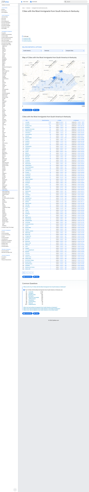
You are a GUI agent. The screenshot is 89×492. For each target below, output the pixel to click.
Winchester (27, 186)
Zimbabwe (4, 225)
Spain (3, 195)
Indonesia (4, 124)
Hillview (27, 193)
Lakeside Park (28, 170)
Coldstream (27, 237)
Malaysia (4, 149)
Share (37, 110)
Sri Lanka (4, 196)
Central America (5, 78)
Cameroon (4, 74)
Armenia (3, 51)
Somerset (27, 143)
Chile (3, 80)
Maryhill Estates (28, 263)
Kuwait (3, 140)
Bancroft (27, 239)
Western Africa (5, 219)
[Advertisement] (37, 24)
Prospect (27, 172)
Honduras (4, 119)
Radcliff (27, 144)
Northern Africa (5, 164)
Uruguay (3, 212)
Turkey (3, 208)
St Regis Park (28, 236)
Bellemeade (27, 232)
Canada (3, 76)
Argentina (4, 49)
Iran (3, 126)
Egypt (3, 99)
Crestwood (27, 180)
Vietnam (3, 216)
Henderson (27, 162)
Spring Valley (28, 227)
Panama (3, 170)
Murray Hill (27, 234)
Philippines (4, 173)
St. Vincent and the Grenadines (8, 198)
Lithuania (4, 148)
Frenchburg (27, 194)
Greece (3, 112)
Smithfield (27, 265)
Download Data (28, 110)
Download (82, 59)
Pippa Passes (28, 203)
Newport (27, 189)
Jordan (3, 135)
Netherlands (4, 158)
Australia (4, 53)
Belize (3, 64)
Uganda (3, 209)
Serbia (3, 183)
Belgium (3, 63)
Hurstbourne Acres (29, 224)
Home (23, 7)
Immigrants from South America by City (39, 7)
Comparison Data (27, 39)
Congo (3, 84)
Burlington (27, 127)
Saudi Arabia (4, 179)
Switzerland (4, 202)
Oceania (3, 168)
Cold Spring (27, 175)
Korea (3, 139)
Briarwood (27, 241)
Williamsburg (28, 217)
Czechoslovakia (5, 89)
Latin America (5, 143)
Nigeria (3, 161)
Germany (4, 110)
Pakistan (4, 169)
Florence (27, 139)
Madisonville (28, 187)
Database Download (6, 4)
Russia (3, 178)
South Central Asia (5, 191)
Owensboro (27, 132)
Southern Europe (5, 194)
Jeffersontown (28, 130)
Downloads (34, 1)
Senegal (3, 182)
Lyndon (27, 151)
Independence (28, 165)
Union (26, 208)
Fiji (2, 107)
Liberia (3, 147)
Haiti (3, 118)
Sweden (3, 200)
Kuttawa (27, 229)
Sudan (3, 199)
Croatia (3, 86)
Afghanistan (4, 46)
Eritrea (3, 103)
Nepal (3, 157)
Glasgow (27, 248)
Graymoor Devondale (29, 129)
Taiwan (3, 204)
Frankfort (27, 141)
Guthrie (27, 225)
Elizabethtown (28, 198)
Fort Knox (27, 253)
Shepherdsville (28, 137)
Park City (27, 212)
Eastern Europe (5, 97)
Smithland (27, 213)
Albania (3, 48)
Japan (3, 133)
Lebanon (4, 145)
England (3, 102)
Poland (3, 174)
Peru (3, 171)
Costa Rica (4, 85)
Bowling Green (28, 125)
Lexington (27, 124)
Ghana (3, 111)
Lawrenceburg (28, 134)
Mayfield (27, 251)
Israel (3, 129)
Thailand (4, 206)
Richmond (27, 158)
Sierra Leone (4, 185)
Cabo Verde (4, 72)
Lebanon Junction (29, 231)
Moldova (3, 154)
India (3, 123)
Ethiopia (3, 105)
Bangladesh (4, 59)
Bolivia (3, 65)
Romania (4, 177)
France (3, 108)
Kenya (3, 137)
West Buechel (28, 218)
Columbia (27, 196)
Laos (3, 141)
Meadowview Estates (29, 267)
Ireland (3, 128)
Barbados (4, 60)
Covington (27, 160)
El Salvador (4, 101)
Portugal (3, 175)
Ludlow (27, 210)
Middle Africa (4, 153)
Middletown (27, 155)
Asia (3, 52)
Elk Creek (27, 156)
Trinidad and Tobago (6, 207)
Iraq (3, 127)
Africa (3, 47)
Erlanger (27, 149)
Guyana (3, 116)
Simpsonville (28, 191)
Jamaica (4, 132)
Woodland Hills (28, 220)
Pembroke (27, 206)
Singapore (4, 186)
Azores (3, 56)
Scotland (4, 181)
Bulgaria (3, 69)
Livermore (27, 255)
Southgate (27, 182)
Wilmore (27, 153)
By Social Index (5, 16)
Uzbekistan (4, 213)
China (3, 81)
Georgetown (28, 174)
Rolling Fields (28, 258)
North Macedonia (5, 162)
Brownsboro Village (29, 260)
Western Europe (5, 221)
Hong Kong (4, 120)
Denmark (4, 90)
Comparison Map (27, 38)
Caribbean (4, 77)
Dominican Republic (6, 93)
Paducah (27, 136)
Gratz (26, 246)
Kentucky (28, 7)
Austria (3, 55)
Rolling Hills (27, 177)
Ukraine (3, 211)
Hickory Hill (27, 269)
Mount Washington (29, 167)
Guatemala (4, 115)
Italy (3, 131)
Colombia (4, 82)
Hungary (3, 122)
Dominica (4, 91)
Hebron (27, 184)
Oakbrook (27, 148)
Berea (26, 215)
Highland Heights (29, 179)
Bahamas (4, 57)
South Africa (4, 188)
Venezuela (4, 215)
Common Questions (27, 41)
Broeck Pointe (28, 262)
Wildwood (27, 244)
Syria (3, 203)
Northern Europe (5, 165)
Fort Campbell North (29, 250)
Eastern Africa (5, 94)
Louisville (27, 122)
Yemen (3, 223)
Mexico (3, 150)
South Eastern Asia (6, 192)
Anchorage (27, 222)
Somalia (3, 187)
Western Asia (4, 220)
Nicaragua (4, 160)
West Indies (4, 217)
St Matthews (28, 168)
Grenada (3, 114)
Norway (3, 166)
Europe (3, 106)
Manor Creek (28, 243)
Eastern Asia (4, 95)
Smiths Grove (28, 256)
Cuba (3, 88)
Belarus (3, 61)
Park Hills (27, 205)
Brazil (3, 68)
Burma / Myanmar (5, 70)
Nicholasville (28, 163)
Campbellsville (28, 146)
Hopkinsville (27, 199)
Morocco (4, 156)
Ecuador (3, 98)
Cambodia (4, 73)
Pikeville (27, 201)
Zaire (3, 224)
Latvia (3, 144)
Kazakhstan (4, 136)
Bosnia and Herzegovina (7, 67)
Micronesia (4, 152)
